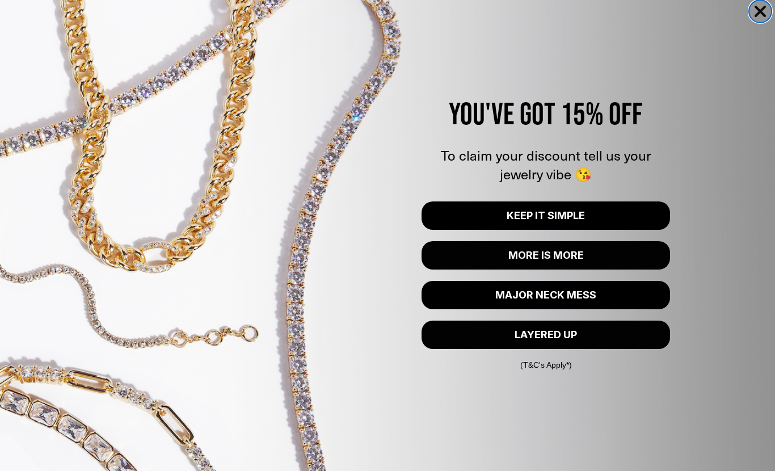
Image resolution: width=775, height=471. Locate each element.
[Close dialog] (760, 11)
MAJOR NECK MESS (545, 295)
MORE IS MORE (546, 255)
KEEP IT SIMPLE (546, 215)
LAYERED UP (546, 334)
